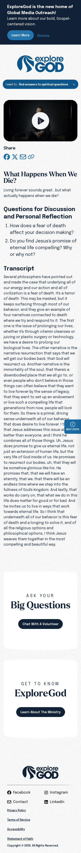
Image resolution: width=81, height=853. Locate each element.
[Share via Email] (23, 157)
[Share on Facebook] (7, 157)
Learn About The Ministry (40, 712)
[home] (40, 63)
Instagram (59, 792)
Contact (20, 802)
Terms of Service (18, 819)
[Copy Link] (31, 157)
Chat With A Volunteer (40, 624)
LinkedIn (57, 802)
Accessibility (16, 829)
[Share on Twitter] (15, 157)
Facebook (21, 792)
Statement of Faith (20, 838)
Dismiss (43, 35)
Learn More (20, 35)
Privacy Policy (16, 810)
